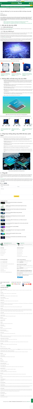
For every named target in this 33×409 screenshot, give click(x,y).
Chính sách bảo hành (19, 252)
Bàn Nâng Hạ (21, 349)
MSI (6, 328)
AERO (5, 298)
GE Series (19, 313)
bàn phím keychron (3, 6)
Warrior (1, 349)
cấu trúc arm (5, 183)
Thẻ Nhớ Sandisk (2, 309)
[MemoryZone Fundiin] (16, 1)
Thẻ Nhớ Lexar (20, 309)
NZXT (22, 366)
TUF (0, 303)
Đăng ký (8, 285)
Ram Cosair (19, 376)
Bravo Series (8, 313)
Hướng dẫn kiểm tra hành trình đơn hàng (22, 256)
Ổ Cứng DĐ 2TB (18, 383)
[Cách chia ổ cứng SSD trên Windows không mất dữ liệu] (3, 213)
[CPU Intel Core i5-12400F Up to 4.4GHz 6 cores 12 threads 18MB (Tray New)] (6, 67)
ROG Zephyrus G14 (16, 303)
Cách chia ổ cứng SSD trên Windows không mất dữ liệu (14, 212)
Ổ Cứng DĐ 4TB (26, 383)
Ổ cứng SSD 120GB (2, 389)
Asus (14, 366)
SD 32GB (21, 310)
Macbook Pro (5, 318)
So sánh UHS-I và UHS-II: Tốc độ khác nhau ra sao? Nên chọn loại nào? (16, 219)
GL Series (14, 313)
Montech (17, 366)
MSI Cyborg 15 (7, 6)
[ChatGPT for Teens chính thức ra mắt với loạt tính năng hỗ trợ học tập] (3, 206)
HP (5, 328)
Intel (0, 359)
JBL (11, 344)
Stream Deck (5, 356)
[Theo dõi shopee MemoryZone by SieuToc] (27, 284)
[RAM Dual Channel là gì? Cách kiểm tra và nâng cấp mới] (3, 203)
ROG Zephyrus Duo (26, 303)
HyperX (7, 339)
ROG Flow (3, 304)
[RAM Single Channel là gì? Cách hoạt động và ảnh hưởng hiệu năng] (3, 210)
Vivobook (8, 304)
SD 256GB (29, 310)
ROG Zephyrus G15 (21, 303)
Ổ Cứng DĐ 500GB (9, 383)
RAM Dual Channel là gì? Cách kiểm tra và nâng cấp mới (14, 202)
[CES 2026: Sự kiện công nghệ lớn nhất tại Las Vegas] (3, 234)
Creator (31, 313)
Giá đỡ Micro (11, 351)
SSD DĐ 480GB (9, 386)
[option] (5, 69)
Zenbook (3, 303)
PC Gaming (14, 6)
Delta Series (5, 313)
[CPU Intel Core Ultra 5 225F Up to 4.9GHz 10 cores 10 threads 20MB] (27, 67)
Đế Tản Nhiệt (7, 323)
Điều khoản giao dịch (3, 252)
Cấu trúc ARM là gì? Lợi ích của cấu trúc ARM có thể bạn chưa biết (15, 11)
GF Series (11, 313)
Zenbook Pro (12, 303)
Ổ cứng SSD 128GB (7, 389)
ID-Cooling (10, 371)
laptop (5, 37)
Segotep (13, 366)
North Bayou (23, 351)
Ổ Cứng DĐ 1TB (14, 383)
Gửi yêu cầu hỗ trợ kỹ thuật (3, 265)
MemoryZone (2, 178)
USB (23, 6)
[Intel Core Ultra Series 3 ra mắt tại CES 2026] (3, 227)
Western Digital (2, 383)
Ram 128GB (16, 376)
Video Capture (2, 356)
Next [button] (31, 69)
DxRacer (7, 349)
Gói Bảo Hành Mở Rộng (3, 323)
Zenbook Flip (9, 303)
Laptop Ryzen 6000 (14, 293)
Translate (31, 0)
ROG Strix (6, 304)
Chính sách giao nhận (19, 249)
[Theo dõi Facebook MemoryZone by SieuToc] (23, 284)
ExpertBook (11, 304)
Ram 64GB (13, 376)
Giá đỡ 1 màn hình (2, 351)
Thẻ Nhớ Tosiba (11, 309)
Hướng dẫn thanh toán (20, 253)
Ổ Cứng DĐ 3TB (22, 383)
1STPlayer (10, 366)
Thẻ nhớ (21, 6)
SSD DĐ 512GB (13, 386)
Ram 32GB (10, 376)
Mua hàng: (3, 261)
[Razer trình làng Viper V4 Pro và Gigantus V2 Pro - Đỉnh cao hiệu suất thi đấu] (3, 224)
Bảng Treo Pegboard (15, 351)
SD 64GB (24, 310)
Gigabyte (7, 361)
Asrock (8, 328)
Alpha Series (1, 313)
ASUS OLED (11, 6)
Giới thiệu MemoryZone (3, 249)
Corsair (5, 339)
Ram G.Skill (25, 376)
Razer (3, 339)
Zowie (11, 339)
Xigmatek (3, 366)
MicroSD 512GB (12, 310)
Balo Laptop (11, 323)
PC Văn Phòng (2, 333)
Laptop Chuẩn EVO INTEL (3, 293)
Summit (29, 313)
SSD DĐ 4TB (27, 386)
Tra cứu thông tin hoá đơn (3, 266)
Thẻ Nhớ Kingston (16, 309)
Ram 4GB (1, 376)
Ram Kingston (28, 376)
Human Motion (20, 351)
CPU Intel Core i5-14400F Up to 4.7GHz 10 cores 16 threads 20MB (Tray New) (16, 74)
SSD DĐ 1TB (21, 386)
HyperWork (13, 349)
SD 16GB (19, 310)
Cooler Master (10, 349)
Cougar (16, 349)
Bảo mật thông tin (2, 253)
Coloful (7, 364)
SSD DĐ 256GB (5, 386)
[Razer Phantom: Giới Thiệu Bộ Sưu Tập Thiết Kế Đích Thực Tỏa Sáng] (3, 237)
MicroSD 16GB (23, 309)
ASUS (4, 328)
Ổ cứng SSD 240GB (12, 389)
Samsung (10, 344)
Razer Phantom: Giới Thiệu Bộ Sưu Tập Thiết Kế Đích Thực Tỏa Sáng (16, 236)
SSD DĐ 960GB (17, 386)
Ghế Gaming (30, 349)
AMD (2, 359)
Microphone (8, 356)
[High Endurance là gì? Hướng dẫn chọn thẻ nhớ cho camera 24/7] (3, 217)
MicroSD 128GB (4, 310)
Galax (18, 366)
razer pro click (18, 6)
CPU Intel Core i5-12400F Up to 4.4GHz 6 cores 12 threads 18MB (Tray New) (5, 74)
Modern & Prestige (26, 313)
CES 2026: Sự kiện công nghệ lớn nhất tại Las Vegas (13, 233)
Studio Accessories (13, 356)
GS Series (22, 313)
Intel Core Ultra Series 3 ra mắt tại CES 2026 (12, 226)
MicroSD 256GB (8, 310)
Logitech (1, 339)
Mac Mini (10, 328)
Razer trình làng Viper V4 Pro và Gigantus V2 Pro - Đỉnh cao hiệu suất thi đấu (17, 223)
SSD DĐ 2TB (24, 386)
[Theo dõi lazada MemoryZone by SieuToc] (25, 284)
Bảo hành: (3, 262)
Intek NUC (1, 328)
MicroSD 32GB (27, 309)
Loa (24, 6)
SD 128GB (27, 310)
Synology (1, 393)
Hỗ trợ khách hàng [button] (3, 259)
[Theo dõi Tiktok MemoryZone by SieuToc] (23, 285)
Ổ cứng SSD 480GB (27, 389)
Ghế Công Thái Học (26, 349)
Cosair (1, 366)
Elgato (5, 354)
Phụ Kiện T (14, 344)
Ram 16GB (7, 376)
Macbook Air (1, 318)
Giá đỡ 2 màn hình (7, 351)
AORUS (8, 298)
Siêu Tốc (28, 401)
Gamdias (21, 366)
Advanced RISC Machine (9, 28)
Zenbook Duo (5, 303)
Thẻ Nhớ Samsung (7, 309)
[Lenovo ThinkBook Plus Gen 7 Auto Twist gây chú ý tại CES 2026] (3, 231)
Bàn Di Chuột (15, 339)
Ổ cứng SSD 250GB (17, 389)
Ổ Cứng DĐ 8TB (30, 383)
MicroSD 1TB (15, 310)
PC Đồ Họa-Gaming (6, 333)
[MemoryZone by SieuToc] (16, 3)
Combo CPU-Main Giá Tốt (12, 333)
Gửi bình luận (16, 196)
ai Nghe (16, 344)
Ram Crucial (22, 376)
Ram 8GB (4, 376)
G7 (4, 298)
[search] (31, 5)
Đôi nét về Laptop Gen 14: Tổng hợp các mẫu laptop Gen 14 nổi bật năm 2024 (14, 22)
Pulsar (9, 339)
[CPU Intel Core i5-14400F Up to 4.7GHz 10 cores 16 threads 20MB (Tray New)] (17, 67)
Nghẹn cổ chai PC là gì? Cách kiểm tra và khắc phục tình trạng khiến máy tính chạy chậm (16, 21)
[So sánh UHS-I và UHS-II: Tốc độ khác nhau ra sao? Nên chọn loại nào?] (3, 220)
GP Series (17, 313)
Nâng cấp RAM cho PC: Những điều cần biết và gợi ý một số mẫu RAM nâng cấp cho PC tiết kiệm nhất (18, 23)
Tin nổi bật (3, 218)
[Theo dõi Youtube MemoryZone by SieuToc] (30, 284)
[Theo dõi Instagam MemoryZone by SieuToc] (28, 284)
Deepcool (6, 366)
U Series (1, 298)
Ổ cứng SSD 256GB (22, 389)
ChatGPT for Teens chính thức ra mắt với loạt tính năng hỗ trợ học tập (16, 205)
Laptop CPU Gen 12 (9, 293)
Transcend (5, 383)
